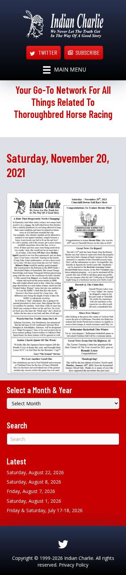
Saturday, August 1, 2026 (34, 501)
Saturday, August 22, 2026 (35, 472)
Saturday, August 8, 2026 (34, 482)
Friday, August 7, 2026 (31, 491)
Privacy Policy (73, 565)
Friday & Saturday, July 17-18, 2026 (45, 510)
